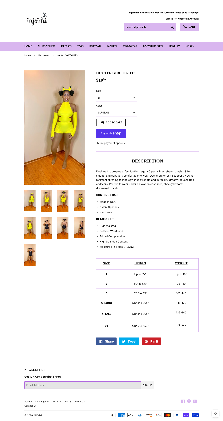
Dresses (66, 46)
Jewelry (174, 46)
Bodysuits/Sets (153, 46)
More (189, 46)
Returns (57, 401)
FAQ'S (68, 401)
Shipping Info (42, 401)
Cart (191, 26)
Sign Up (147, 385)
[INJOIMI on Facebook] (183, 401)
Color (99, 105)
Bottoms (95, 46)
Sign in (169, 18)
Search (28, 401)
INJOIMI (37, 415)
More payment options (111, 143)
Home (28, 46)
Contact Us (30, 405)
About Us (79, 401)
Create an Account (188, 18)
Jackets (112, 46)
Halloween (43, 55)
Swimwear (130, 46)
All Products (46, 46)
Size (98, 90)
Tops (80, 46)
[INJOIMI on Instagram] (189, 401)
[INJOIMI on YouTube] (195, 401)
